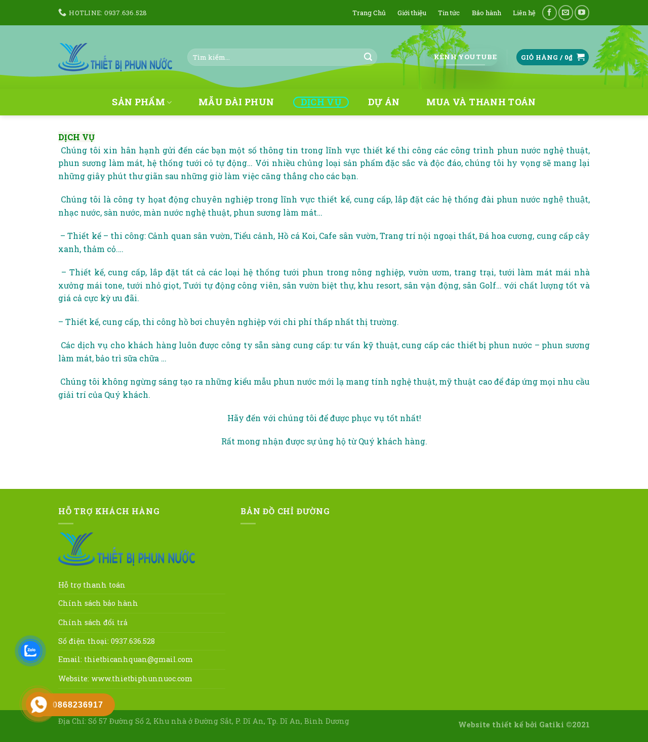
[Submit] (368, 57)
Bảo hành (486, 13)
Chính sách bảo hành (98, 603)
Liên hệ (524, 13)
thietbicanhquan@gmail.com (138, 659)
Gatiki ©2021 (564, 724)
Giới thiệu (411, 13)
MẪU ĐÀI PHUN (236, 102)
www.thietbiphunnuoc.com (141, 678)
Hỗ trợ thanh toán (92, 585)
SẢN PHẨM (138, 102)
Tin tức (449, 13)
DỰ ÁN (384, 102)
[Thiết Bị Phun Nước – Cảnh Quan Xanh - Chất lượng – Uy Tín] (115, 57)
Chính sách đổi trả (93, 622)
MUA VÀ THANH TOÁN (481, 102)
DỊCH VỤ (321, 102)
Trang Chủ (369, 13)
